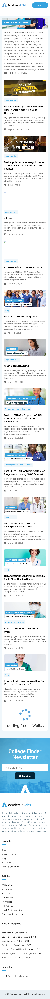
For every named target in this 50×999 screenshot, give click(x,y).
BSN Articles (7, 885)
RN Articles (7, 889)
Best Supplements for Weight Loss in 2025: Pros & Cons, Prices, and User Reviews (24, 165)
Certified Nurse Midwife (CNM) (15, 941)
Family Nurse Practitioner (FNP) (16, 945)
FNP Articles (7, 906)
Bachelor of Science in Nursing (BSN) (19, 936)
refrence (8, 218)
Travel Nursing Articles (12, 914)
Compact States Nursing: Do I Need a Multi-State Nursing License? (24, 577)
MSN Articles (8, 893)
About (4, 850)
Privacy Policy (8, 862)
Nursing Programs (10, 854)
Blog (4, 858)
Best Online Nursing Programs (20, 316)
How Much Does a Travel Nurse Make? (21, 630)
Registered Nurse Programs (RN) (17, 957)
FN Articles (7, 901)
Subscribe (25, 775)
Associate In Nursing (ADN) (14, 932)
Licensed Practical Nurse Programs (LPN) (21, 949)
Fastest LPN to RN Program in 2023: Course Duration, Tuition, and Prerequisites (23, 418)
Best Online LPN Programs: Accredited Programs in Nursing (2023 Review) (24, 472)
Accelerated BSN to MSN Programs (23, 267)
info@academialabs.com (17, 976)
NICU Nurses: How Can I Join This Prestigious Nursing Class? (22, 525)
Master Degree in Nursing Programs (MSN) (21, 953)
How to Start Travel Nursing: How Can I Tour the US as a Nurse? (24, 682)
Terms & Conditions (11, 866)
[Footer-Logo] (25, 804)
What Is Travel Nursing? (17, 366)
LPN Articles (7, 897)
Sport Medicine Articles (12, 910)
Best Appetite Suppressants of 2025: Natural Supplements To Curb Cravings (24, 110)
